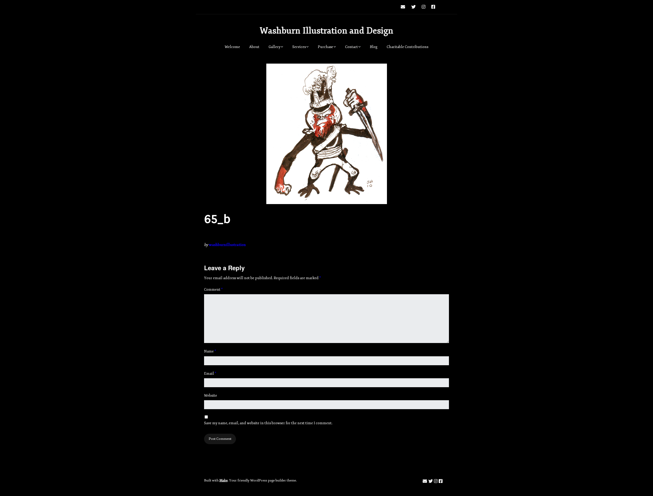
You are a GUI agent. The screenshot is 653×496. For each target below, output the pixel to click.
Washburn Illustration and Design (326, 30)
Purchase (325, 47)
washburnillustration (227, 244)
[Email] (404, 7)
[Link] (443, 7)
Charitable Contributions (407, 47)
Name (210, 351)
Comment (213, 289)
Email (210, 373)
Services (299, 47)
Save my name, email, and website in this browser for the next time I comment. (268, 423)
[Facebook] (433, 7)
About (254, 47)
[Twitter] (413, 7)
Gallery (274, 47)
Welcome (232, 47)
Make (223, 480)
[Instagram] (423, 7)
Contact (351, 47)
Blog (374, 47)
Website (210, 395)
